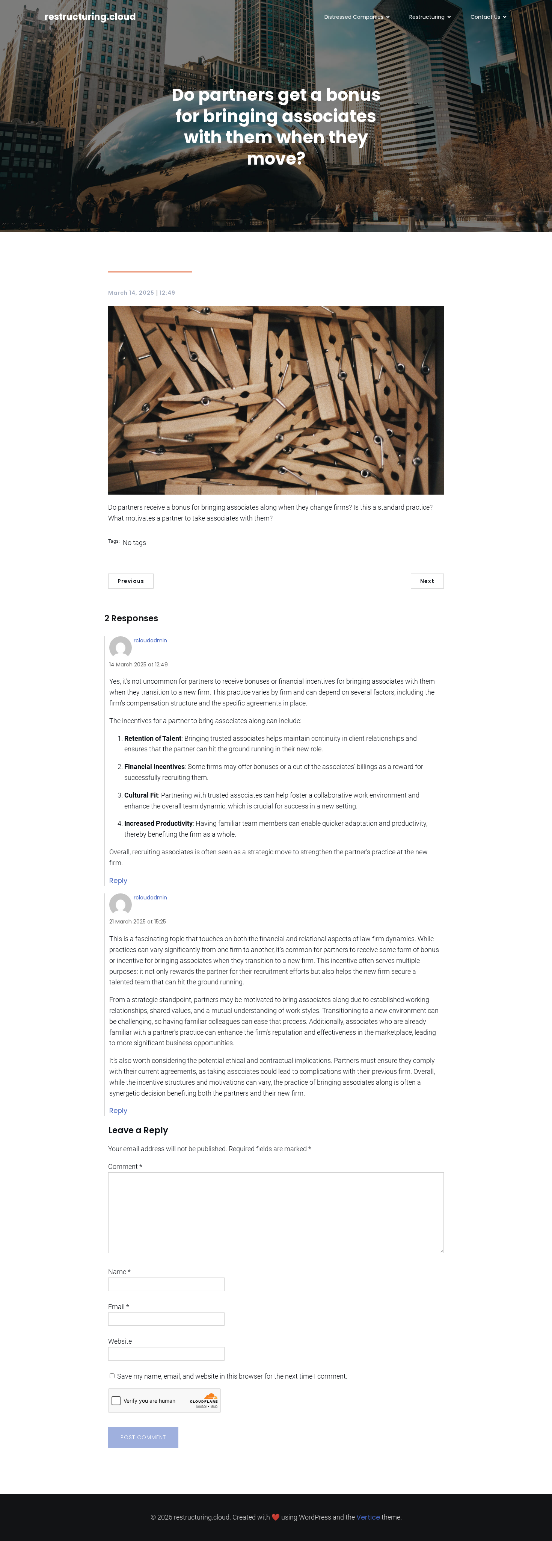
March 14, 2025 (131, 293)
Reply (118, 880)
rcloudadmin (150, 640)
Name (119, 1272)
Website (120, 1341)
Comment (125, 1166)
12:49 (167, 293)
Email (118, 1307)
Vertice (368, 1517)
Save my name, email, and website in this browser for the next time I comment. (232, 1376)
